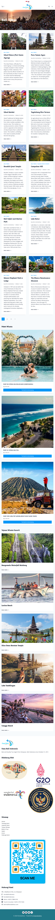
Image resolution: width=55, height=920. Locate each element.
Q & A (3, 833)
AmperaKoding (37, 916)
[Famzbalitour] (27, 6)
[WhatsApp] (31, 912)
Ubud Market (9, 112)
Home (3, 821)
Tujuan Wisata (6, 827)
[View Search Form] (49, 6)
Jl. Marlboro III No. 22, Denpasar (13, 892)
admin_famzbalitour (9, 61)
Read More (7, 84)
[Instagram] (26, 912)
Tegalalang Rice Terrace (40, 112)
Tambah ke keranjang (27, 390)
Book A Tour (5, 829)
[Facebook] (23, 912)
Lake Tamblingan (8, 685)
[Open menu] (52, 7)
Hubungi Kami (6, 835)
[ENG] (28, 1)
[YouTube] (29, 912)
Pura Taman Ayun (38, 55)
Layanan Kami (6, 825)
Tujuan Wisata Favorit (43, 163)
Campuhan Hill (37, 166)
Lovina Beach (7, 605)
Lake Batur (35, 219)
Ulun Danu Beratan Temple (12, 645)
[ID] (26, 1)
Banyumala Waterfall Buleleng (14, 565)
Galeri (3, 831)
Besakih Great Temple (12, 166)
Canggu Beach (7, 725)
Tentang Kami (5, 823)
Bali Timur (6, 52)
